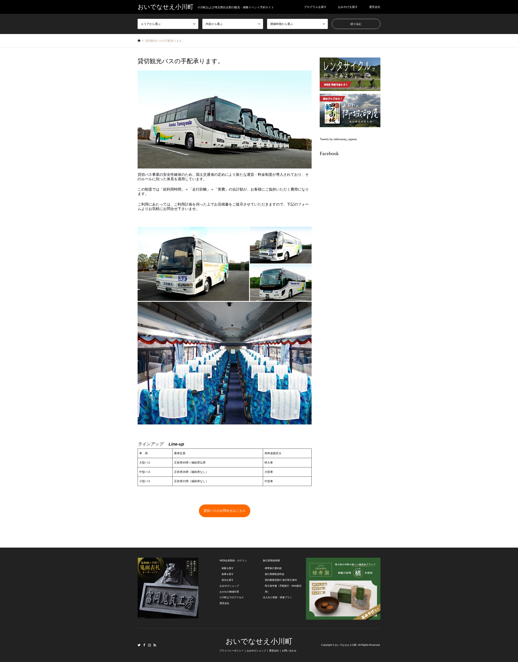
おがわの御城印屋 (229, 591)
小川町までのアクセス (232, 597)
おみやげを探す (348, 7)
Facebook (329, 153)
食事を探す (228, 574)
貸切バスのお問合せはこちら (225, 510)
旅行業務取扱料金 (274, 574)
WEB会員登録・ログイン (233, 560)
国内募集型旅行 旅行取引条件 (281, 580)
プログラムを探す (315, 7)
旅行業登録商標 (271, 560)
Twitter (139, 645)
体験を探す (228, 568)
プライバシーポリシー (231, 650)
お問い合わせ (289, 650)
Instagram (149, 645)
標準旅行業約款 (273, 568)
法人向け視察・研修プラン (277, 597)
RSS (154, 645)
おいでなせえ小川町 (259, 641)
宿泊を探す (228, 580)
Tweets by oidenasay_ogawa (338, 139)
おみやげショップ (229, 585)
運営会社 (374, 7)
